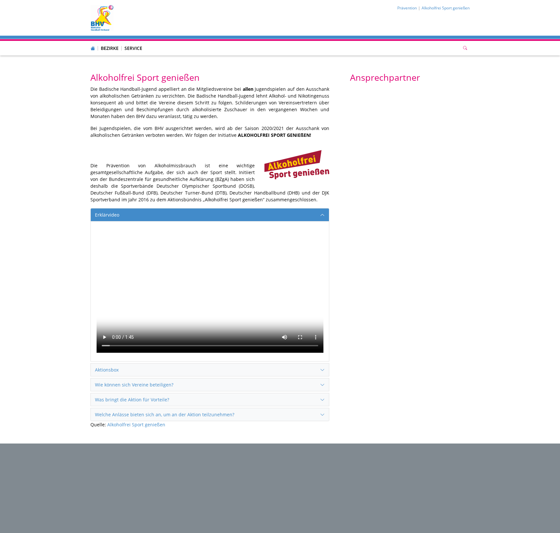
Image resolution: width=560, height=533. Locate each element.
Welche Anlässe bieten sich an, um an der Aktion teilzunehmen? (164, 414)
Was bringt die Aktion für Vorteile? (132, 400)
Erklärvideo (107, 215)
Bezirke (110, 48)
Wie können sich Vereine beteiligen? (134, 385)
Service (133, 48)
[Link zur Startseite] (102, 17)
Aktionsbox (107, 370)
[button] (110, 42)
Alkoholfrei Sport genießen (136, 424)
